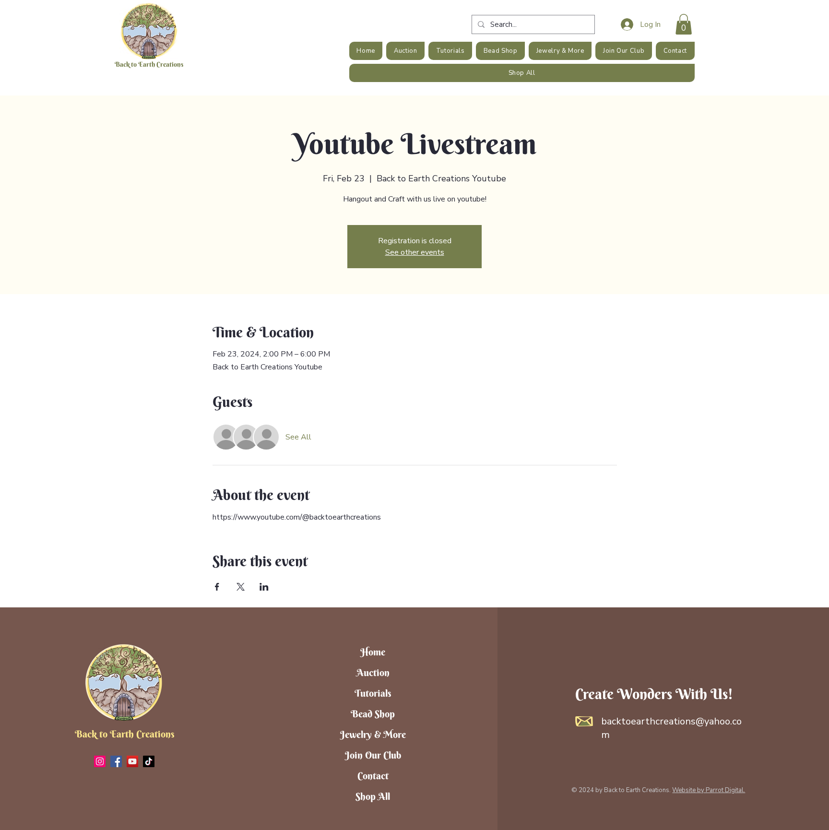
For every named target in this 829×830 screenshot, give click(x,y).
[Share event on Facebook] (217, 587)
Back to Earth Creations (149, 64)
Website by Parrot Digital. (708, 790)
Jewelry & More (373, 734)
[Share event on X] (240, 587)
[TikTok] (148, 761)
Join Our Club (373, 755)
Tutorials (373, 693)
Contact (373, 776)
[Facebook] (116, 761)
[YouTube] (132, 761)
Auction (373, 672)
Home (372, 652)
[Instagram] (100, 761)
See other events (414, 252)
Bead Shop (373, 714)
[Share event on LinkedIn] (264, 587)
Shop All (372, 796)
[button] (683, 24)
